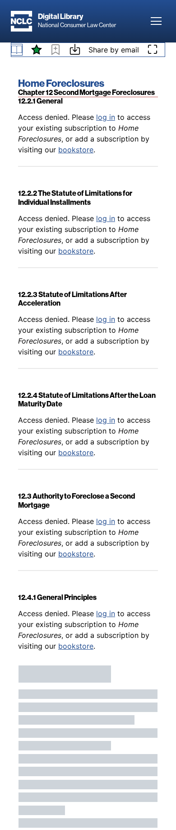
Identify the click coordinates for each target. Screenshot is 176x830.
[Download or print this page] (74, 50)
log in (105, 117)
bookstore (75, 149)
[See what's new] (36, 49)
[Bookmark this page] (55, 51)
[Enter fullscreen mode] (152, 49)
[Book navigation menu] (17, 50)
